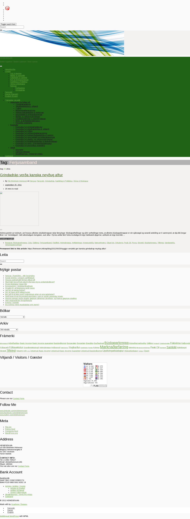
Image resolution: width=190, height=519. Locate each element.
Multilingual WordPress (9, 516)
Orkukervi (119, 243)
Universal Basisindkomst (91, 351)
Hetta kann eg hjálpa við (20, 102)
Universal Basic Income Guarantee (66, 351)
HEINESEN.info (6, 58)
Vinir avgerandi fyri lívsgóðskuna (18, 301)
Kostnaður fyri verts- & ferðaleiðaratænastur (34, 143)
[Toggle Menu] (1, 66)
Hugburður (74, 347)
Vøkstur (140, 351)
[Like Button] (1, 229)
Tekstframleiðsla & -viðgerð (27, 106)
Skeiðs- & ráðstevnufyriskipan (28, 117)
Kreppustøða (88, 243)
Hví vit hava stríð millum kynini (17, 292)
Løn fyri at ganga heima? (15, 290)
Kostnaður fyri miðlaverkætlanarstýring (31, 133)
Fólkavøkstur (16, 347)
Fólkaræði (4, 347)
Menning (132, 347)
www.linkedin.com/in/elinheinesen (13, 411)
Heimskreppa (65, 243)
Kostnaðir (14, 125)
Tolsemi (19, 351)
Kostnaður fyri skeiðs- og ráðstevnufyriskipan (34, 139)
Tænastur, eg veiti (12, 100)
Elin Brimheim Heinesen (17, 181)
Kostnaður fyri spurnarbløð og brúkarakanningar (35, 137)
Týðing (18, 108)
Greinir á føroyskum (18, 492)
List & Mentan (16, 74)
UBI (25, 351)
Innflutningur (77, 243)
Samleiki (171, 347)
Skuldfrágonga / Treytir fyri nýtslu (29, 154)
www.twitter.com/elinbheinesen (12, 415)
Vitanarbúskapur (131, 351)
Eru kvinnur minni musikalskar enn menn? (22, 305)
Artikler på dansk (17, 490)
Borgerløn (81, 343)
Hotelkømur (64, 347)
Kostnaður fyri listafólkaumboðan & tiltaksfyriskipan (36, 141)
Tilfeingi (160, 243)
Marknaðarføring (114, 347)
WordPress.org (11, 433)
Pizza (134, 243)
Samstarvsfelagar (23, 152)
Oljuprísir (110, 243)
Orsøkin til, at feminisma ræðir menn (20, 288)
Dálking (36, 243)
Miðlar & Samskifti (17, 76)
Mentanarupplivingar (143, 347)
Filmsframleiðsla (164, 343)
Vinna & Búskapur (17, 84)
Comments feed (11, 431)
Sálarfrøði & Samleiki (18, 78)
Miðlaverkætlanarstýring (25, 110)
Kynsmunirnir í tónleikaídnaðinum (19, 286)
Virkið (12, 148)
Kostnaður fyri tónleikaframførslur (29, 127)
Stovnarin (19, 150)
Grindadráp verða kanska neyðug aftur (31, 175)
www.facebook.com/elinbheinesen (14, 413)
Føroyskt (40, 181)
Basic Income (26, 343)
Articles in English (17, 488)
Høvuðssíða (10, 69)
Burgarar (8, 243)
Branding (89, 343)
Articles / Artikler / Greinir (15, 486)
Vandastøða (169, 243)
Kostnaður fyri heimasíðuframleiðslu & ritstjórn (34, 135)
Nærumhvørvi (100, 243)
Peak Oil (127, 243)
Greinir (8, 71)
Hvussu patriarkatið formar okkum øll (20, 280)
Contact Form (18, 398)
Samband (9, 156)
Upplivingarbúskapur (113, 350)
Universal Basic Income (40, 351)
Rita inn (8, 427)
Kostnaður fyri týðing (24, 131)
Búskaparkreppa (20, 243)
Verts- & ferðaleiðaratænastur (28, 121)
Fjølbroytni (185, 343)
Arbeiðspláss (13, 343)
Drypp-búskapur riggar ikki (16, 284)
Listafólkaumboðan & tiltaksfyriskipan (31, 119)
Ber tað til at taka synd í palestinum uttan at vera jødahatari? (30, 294)
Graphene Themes (19, 504)
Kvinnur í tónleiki (12, 303)
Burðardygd (99, 343)
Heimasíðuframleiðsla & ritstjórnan (30, 112)
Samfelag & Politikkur (19, 82)
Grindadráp (20, 90)
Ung (28, 351)
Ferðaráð (156, 343)
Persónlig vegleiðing (24, 123)
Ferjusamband (46, 243)
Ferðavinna (20, 88)
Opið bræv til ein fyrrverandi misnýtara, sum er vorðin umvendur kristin (34, 296)
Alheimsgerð (4, 343)
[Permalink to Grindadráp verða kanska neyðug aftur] (19, 225)
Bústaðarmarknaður (137, 343)
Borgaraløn (71, 343)
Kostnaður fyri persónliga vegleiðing (30, 146)
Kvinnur (96, 347)
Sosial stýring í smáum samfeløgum (19, 278)
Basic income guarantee (42, 343)
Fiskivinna (175, 343)
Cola (30, 243)
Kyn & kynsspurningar (19, 80)
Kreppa (90, 347)
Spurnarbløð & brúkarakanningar (29, 115)
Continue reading (7, 239)
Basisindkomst (60, 343)
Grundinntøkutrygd (31, 347)
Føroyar (13, 86)
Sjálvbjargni (182, 347)
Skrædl (140, 243)
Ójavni (146, 351)
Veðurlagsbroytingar (13, 245)
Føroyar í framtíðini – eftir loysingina (20, 276)
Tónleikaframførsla (23, 104)
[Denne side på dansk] (7, 10)
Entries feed (10, 429)
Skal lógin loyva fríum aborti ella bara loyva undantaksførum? (30, 282)
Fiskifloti (56, 243)
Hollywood (55, 347)
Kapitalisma (84, 347)
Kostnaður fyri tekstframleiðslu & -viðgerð (32, 129)
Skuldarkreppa (150, 243)
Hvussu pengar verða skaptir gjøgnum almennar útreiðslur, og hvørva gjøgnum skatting (41, 298)
